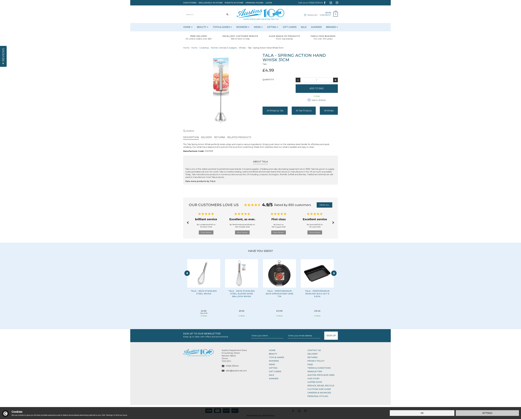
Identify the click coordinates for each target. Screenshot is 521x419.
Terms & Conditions (319, 368)
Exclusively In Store (211, 2)
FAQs (310, 364)
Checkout (325, 15)
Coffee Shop (314, 382)
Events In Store (234, 2)
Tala (264, 64)
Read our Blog (331, 2)
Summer (273, 378)
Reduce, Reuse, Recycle (320, 385)
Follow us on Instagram (337, 2)
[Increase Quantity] (335, 80)
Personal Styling (317, 396)
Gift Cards (275, 371)
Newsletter (314, 371)
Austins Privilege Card (320, 375)
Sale (271, 375)
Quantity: (268, 79)
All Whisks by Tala (275, 110)
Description (191, 137)
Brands (331, 27)
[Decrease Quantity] (298, 80)
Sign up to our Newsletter (205, 334)
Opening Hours (254, 2)
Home (272, 350)
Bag (334, 13)
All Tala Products (304, 110)
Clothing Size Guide (319, 389)
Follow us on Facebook (324, 2)
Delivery (206, 137)
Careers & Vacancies (319, 392)
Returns (219, 137)
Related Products (239, 137)
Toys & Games (276, 357)
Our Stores (190, 2)
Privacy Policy (315, 361)
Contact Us (314, 350)
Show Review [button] (206, 232)
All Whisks (329, 110)
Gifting (273, 368)
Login (268, 2)
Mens (272, 364)
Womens (274, 361)
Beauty (273, 354)
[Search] (227, 14)
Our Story (313, 378)
